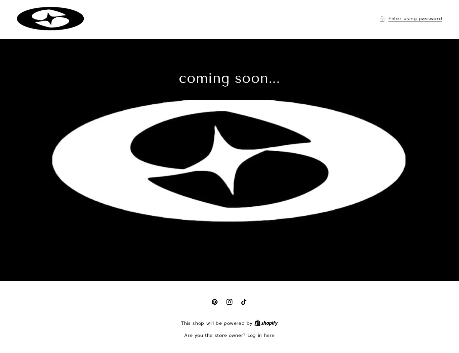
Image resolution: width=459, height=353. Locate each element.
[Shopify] (266, 323)
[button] (410, 18)
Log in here (261, 335)
